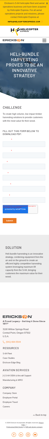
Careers (6, 406)
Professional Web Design (14, 427)
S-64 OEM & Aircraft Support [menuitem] (18, 375)
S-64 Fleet (7, 353)
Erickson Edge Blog (11, 362)
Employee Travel (10, 402)
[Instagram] (28, 434)
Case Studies (9, 358)
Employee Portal (10, 397)
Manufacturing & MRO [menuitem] (13, 380)
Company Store (10, 393)
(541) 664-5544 (13, 342)
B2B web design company (34, 427)
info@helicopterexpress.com (24, 21)
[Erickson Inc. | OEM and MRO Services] (13, 40)
